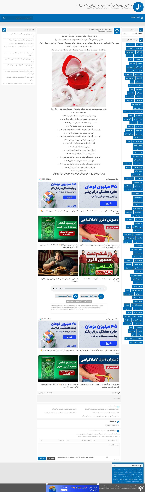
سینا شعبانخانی (137, 167)
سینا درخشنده (138, 163)
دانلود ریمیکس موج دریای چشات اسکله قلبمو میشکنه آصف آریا (101, 409)
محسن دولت (138, 253)
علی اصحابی (138, 186)
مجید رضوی (128, 242)
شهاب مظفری (138, 182)
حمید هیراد (139, 115)
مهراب (129, 312)
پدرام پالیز (139, 89)
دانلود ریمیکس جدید (137, 469)
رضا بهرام (139, 126)
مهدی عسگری (138, 312)
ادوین (130, 59)
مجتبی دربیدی (138, 242)
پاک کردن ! (51, 458)
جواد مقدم (131, 93)
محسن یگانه (138, 260)
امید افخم (132, 63)
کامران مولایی (138, 230)
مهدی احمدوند (138, 309)
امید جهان (139, 67)
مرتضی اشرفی (137, 286)
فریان (128, 227)
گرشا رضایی (127, 234)
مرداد (127, 290)
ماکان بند (139, 238)
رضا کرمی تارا (129, 134)
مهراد (133, 316)
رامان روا (107, 425)
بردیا (132, 82)
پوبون (131, 89)
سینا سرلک (127, 163)
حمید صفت (127, 111)
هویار (134, 335)
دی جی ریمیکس (135, 17)
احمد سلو (129, 55)
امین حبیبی (131, 70)
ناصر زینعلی (138, 327)
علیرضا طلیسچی (137, 216)
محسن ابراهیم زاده (136, 249)
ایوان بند (139, 78)
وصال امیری (129, 338)
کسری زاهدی (138, 234)
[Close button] (98, 484)
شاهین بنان (138, 171)
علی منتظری (138, 204)
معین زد (127, 305)
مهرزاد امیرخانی (137, 320)
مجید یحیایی (138, 245)
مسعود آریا (139, 294)
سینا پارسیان (138, 160)
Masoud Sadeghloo (137, 481)
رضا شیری (139, 130)
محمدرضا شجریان (136, 275)
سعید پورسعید (138, 149)
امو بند (140, 63)
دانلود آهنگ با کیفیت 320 (89, 296)
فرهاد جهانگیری (137, 227)
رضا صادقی (129, 130)
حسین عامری (138, 108)
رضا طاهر (139, 134)
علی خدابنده (128, 186)
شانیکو (128, 167)
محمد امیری (128, 260)
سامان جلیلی (138, 145)
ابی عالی (139, 52)
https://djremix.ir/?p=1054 (45, 393)
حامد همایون (129, 100)
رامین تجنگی (128, 472)
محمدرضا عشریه (137, 279)
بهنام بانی (139, 85)
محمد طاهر (138, 268)
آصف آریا (129, 48)
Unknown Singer (118, 472)
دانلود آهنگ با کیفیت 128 (64, 296)
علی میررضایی (137, 208)
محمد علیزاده (128, 268)
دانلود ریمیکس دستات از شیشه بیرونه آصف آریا (64, 409)
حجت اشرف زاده (137, 104)
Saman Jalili (130, 476)
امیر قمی (139, 70)
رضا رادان (130, 126)
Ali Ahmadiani (118, 469)
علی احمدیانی (126, 469)
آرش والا (139, 44)
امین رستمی (138, 74)
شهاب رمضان (129, 178)
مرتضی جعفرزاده (137, 290)
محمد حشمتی (138, 264)
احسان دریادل (130, 52)
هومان (140, 335)
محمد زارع (128, 264)
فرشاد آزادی (138, 223)
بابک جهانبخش (130, 78)
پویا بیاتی (139, 93)
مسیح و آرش (138, 301)
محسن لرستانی (137, 256)
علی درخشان (138, 189)
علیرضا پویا (129, 212)
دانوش (131, 115)
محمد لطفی (138, 271)
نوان (131, 327)
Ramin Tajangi (138, 472)
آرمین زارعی (130, 44)
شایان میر (139, 178)
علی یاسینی (138, 212)
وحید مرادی (138, 338)
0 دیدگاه (115, 398)
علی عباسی (128, 189)
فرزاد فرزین (129, 219)
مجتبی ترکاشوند (129, 238)
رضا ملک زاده (138, 137)
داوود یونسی (127, 119)
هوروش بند (132, 331)
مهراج (140, 316)
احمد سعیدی (138, 55)
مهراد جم (127, 316)
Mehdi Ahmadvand (119, 474)
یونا (131, 342)
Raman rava (115, 425)
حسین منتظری (137, 111)
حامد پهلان (139, 100)
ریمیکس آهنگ (101, 31)
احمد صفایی (138, 59)
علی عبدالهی (138, 197)
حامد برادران (129, 96)
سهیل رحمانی (138, 152)
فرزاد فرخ (139, 219)
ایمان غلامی (128, 74)
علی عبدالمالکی (137, 193)
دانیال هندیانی (138, 119)
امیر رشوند (130, 67)
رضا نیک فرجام (137, 141)
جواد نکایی (139, 96)
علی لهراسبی (138, 201)
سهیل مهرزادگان (137, 156)
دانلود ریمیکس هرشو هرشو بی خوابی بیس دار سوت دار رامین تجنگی (100, 416)
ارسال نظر (42, 458)
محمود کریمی (138, 282)
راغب (140, 123)
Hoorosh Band (122, 476)
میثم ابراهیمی (138, 323)
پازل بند (131, 85)
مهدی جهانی (127, 309)
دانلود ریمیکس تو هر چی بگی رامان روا (100, 29)
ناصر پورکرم (127, 323)
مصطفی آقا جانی (137, 305)
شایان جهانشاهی (137, 175)
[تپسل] (47, 484)
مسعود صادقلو (138, 297)
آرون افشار (138, 48)
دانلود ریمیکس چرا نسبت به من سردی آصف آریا (105, 412)
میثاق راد (127, 320)
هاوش (140, 331)
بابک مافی (139, 82)
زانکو (129, 141)
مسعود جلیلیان (129, 294)
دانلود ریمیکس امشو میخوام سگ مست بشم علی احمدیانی (18, 83)
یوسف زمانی (138, 342)
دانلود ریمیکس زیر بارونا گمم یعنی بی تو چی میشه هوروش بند (60, 412)
